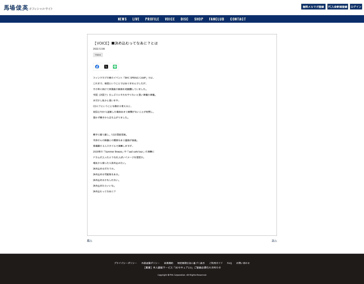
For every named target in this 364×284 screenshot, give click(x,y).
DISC (185, 18)
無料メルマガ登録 (313, 7)
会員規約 (168, 262)
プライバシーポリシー (125, 262)
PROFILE (152, 18)
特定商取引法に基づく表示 (191, 262)
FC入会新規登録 (337, 7)
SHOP (198, 18)
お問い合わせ (243, 262)
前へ (89, 240)
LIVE (136, 18)
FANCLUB (216, 18)
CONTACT (238, 18)
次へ (274, 240)
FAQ (229, 262)
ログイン (356, 7)
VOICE (170, 18)
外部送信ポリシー (150, 262)
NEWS (122, 18)
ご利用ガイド (216, 262)
